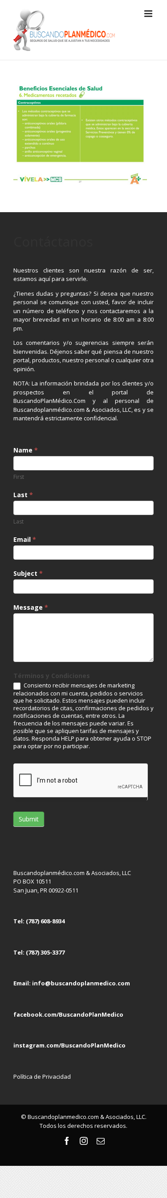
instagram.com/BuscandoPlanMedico (69, 1045)
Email (24, 539)
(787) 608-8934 (45, 921)
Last (23, 494)
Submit (29, 819)
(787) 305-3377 (45, 952)
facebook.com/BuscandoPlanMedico (68, 1014)
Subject (28, 573)
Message (30, 607)
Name (25, 450)
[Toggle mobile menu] (149, 13)
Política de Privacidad (42, 1076)
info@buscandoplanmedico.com (81, 983)
